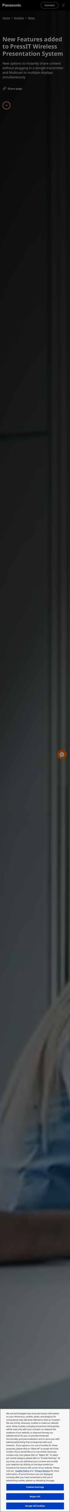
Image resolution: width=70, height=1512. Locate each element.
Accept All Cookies (35, 1505)
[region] (35, 1460)
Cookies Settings (35, 1487)
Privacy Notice (42, 1470)
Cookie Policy (22, 1470)
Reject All (35, 1496)
